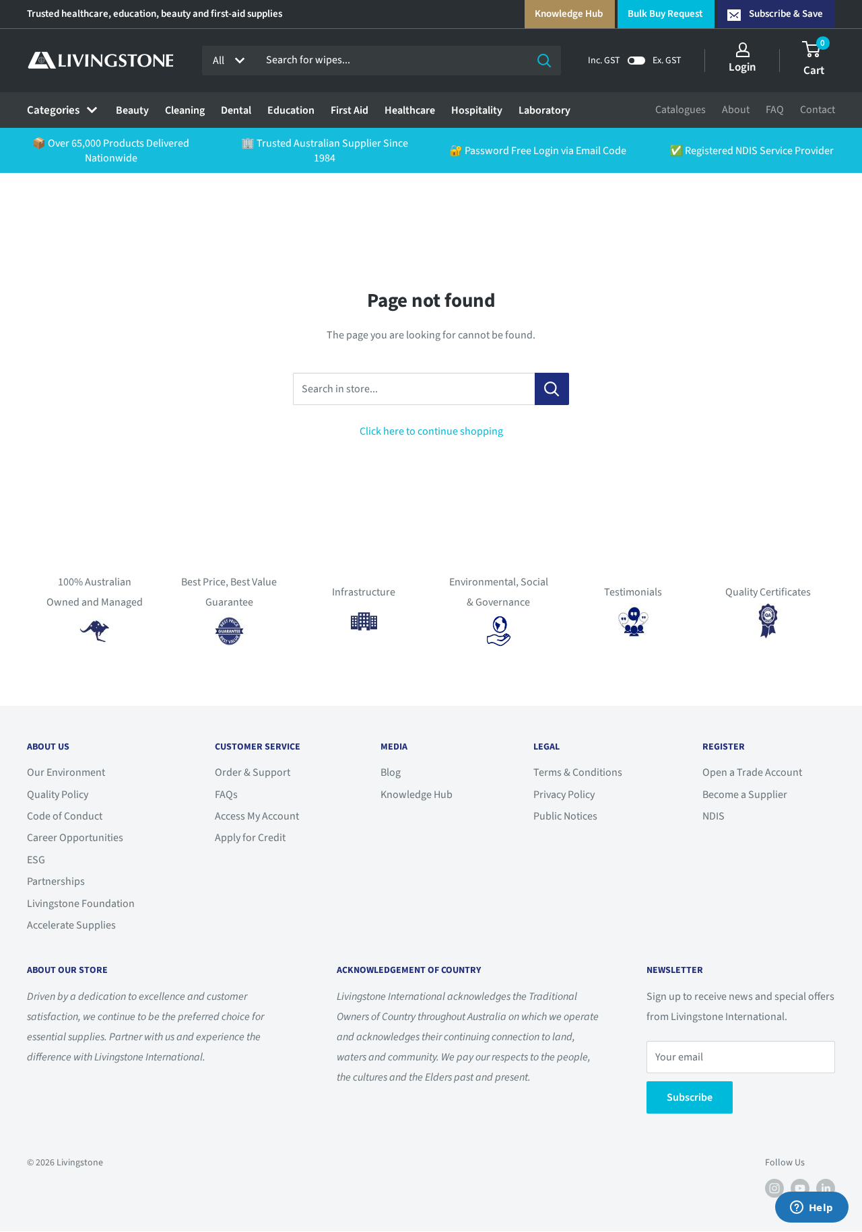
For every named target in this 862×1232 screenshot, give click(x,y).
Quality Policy (57, 794)
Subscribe (689, 1097)
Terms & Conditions (577, 772)
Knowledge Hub (569, 14)
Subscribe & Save (786, 14)
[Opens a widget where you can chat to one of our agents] (811, 1208)
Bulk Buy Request (665, 14)
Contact (817, 109)
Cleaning (185, 110)
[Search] (544, 60)
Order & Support (252, 772)
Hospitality (476, 110)
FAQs (226, 794)
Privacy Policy (564, 794)
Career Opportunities (75, 837)
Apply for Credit (250, 837)
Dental (236, 110)
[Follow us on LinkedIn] (825, 1188)
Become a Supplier (744, 794)
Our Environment (66, 772)
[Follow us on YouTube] (800, 1188)
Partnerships (56, 881)
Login (742, 67)
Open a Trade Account (752, 772)
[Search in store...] (552, 389)
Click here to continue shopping (431, 431)
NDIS (713, 816)
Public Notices (565, 816)
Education (290, 110)
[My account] (743, 49)
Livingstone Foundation (81, 903)
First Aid (349, 110)
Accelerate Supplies (71, 925)
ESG (36, 860)
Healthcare (410, 110)
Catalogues (680, 109)
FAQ (775, 109)
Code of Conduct (64, 816)
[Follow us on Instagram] (774, 1188)
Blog (390, 772)
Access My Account (257, 816)
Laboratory (544, 110)
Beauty (132, 110)
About (736, 109)
